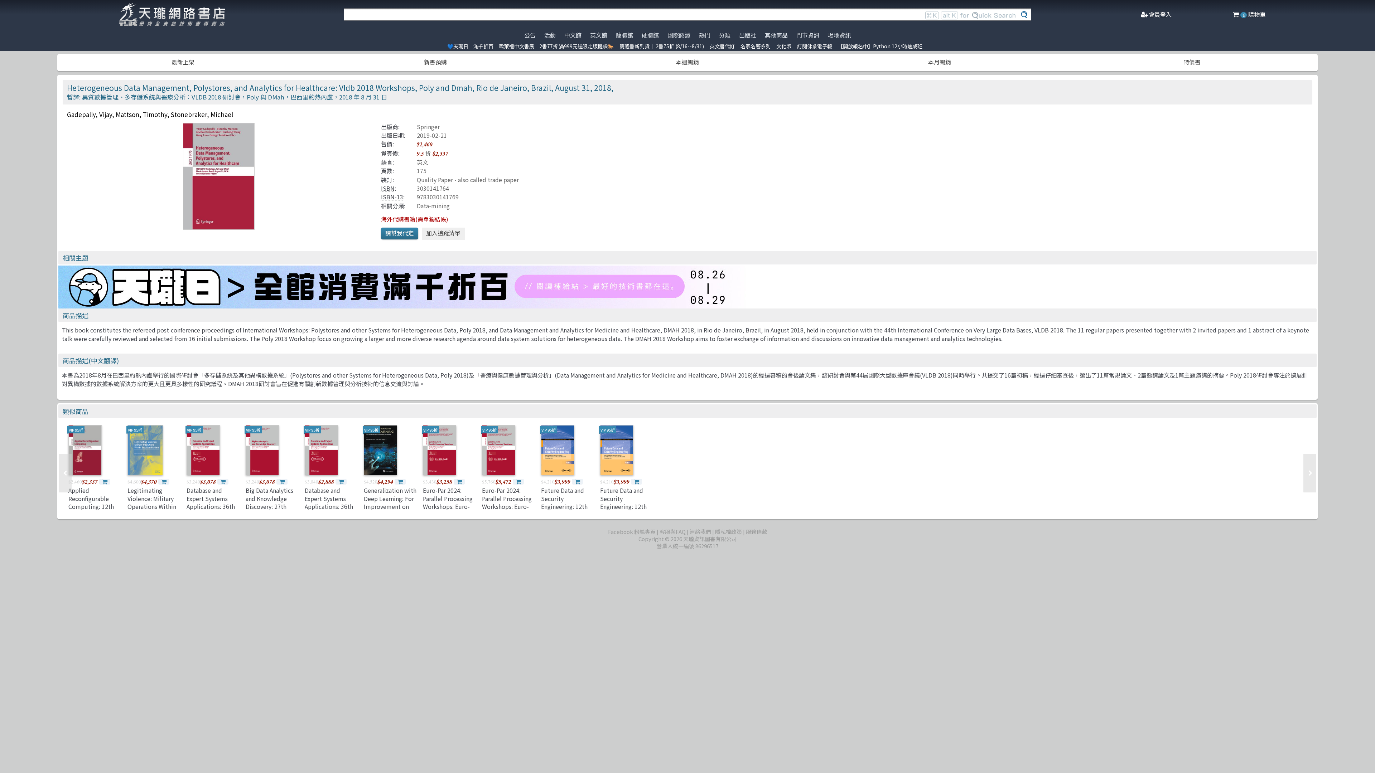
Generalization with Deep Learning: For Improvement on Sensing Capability (390, 502)
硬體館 (650, 35)
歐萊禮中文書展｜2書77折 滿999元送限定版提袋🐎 (556, 46)
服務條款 (756, 531)
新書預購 (435, 62)
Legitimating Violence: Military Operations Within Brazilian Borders (151, 502)
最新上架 (183, 62)
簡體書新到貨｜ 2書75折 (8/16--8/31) (661, 46)
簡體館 (624, 35)
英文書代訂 (722, 46)
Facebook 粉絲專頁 (632, 531)
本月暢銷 (939, 62)
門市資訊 (807, 35)
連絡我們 (700, 531)
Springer (428, 126)
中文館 (573, 35)
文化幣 (783, 46)
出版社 (747, 35)
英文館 (598, 35)
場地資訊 (839, 35)
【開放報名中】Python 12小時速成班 (880, 46)
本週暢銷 (687, 62)
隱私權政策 (728, 531)
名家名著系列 (755, 46)
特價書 (1192, 62)
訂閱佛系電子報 (814, 46)
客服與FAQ (673, 531)
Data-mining (433, 205)
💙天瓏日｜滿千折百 (470, 46)
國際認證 (678, 35)
